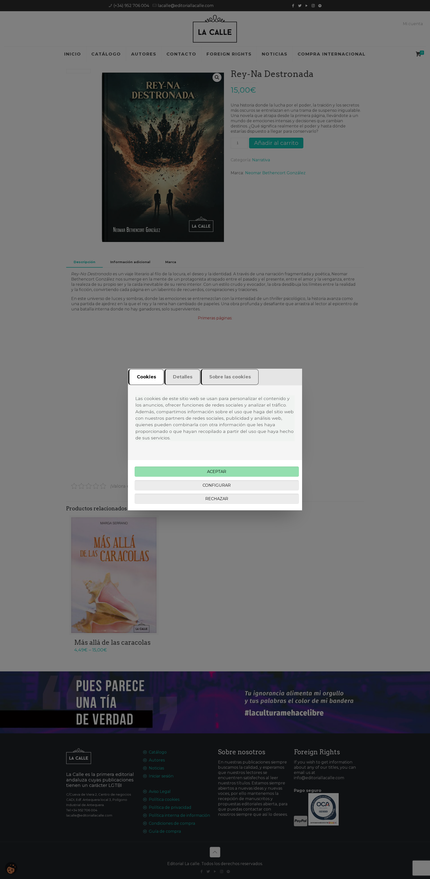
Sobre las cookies (230, 377)
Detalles (182, 377)
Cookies (146, 377)
